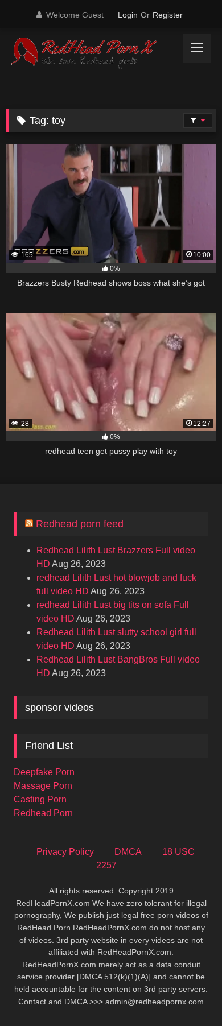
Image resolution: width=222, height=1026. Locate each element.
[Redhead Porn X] (91, 53)
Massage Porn (43, 786)
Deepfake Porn (44, 772)
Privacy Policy (65, 852)
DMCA (128, 852)
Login (128, 14)
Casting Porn (40, 799)
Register (168, 14)
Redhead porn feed (80, 523)
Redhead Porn (43, 813)
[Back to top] (186, 992)
